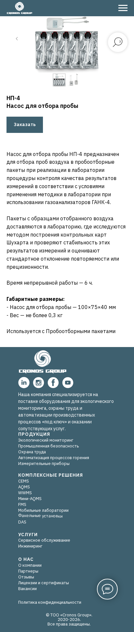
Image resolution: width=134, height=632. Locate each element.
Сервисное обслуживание (44, 540)
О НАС (26, 559)
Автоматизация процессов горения (53, 457)
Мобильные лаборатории (43, 510)
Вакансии (27, 588)
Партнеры (28, 571)
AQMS (24, 487)
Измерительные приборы (44, 463)
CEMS (23, 481)
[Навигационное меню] (122, 8)
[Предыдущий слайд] (17, 39)
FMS (22, 504)
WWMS (25, 493)
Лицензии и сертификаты (43, 583)
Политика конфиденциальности (49, 602)
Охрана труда (32, 452)
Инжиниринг (30, 546)
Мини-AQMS (30, 498)
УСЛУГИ (28, 534)
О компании (30, 565)
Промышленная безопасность (48, 446)
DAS (22, 522)
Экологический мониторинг (45, 440)
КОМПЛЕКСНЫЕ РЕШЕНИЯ (50, 475)
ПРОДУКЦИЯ (34, 434)
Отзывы (26, 577)
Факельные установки (40, 515)
